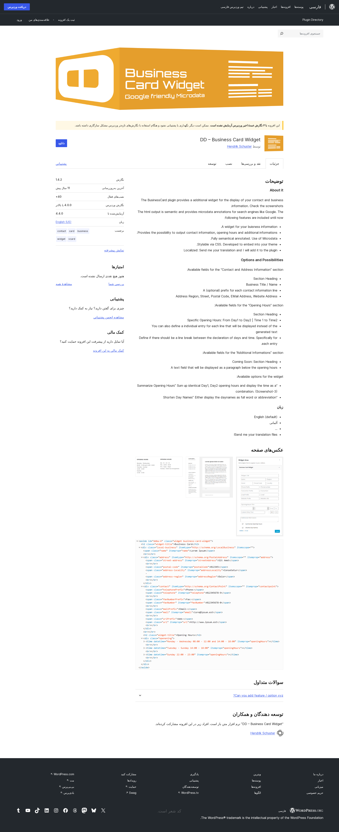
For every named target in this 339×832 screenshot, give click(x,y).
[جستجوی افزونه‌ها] (282, 33)
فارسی (282, 810)
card (71, 231)
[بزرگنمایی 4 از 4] (278, 545)
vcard (71, 238)
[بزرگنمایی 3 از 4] (177, 462)
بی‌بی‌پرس (66, 786)
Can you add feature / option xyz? (258, 695)
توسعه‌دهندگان (190, 786)
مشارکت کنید (128, 774)
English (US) (63, 222)
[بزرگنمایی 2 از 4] (228, 462)
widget (61, 238)
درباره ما (318, 774)
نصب (228, 164)
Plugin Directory (313, 19)
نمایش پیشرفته (114, 250)
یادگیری (194, 774)
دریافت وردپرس (17, 6)
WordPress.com (62, 774)
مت (70, 780)
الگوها (257, 792)
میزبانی (319, 786)
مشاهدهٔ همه (64, 284)
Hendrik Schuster (239, 146)
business (82, 231)
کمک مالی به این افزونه (108, 350)
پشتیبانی (61, 164)
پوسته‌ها (256, 780)
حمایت (130, 786)
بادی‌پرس (67, 792)
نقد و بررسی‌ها (251, 164)
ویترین (257, 774)
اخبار (320, 780)
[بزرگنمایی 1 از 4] (278, 462)
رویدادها (131, 780)
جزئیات (274, 164)
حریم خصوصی (314, 792)
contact (61, 231)
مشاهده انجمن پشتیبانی (108, 317)
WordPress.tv (188, 792)
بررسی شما (116, 284)
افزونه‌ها (256, 786)
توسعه (212, 164)
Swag (131, 792)
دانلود (61, 143)
